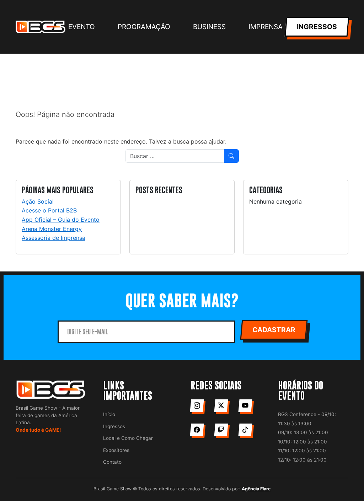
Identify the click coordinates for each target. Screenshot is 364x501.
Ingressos (114, 426)
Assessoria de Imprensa (53, 237)
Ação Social (38, 201)
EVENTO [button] (81, 26)
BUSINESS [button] (209, 26)
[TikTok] (245, 430)
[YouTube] (245, 405)
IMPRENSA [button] (265, 26)
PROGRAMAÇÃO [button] (144, 26)
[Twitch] (221, 430)
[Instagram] (197, 405)
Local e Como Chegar (128, 438)
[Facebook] (197, 430)
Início (109, 414)
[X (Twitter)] (221, 405)
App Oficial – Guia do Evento (61, 219)
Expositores (116, 450)
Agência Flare (256, 488)
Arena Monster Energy (52, 228)
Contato (112, 462)
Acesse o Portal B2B (49, 210)
